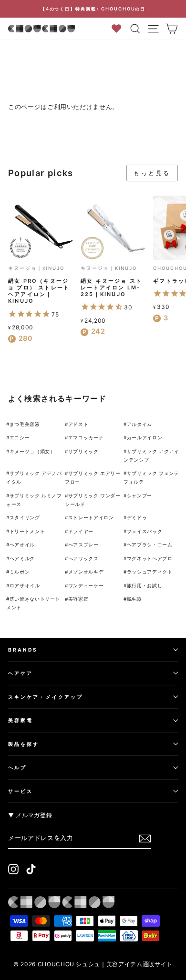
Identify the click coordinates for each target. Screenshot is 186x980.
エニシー (20, 437)
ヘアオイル (22, 544)
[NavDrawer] (154, 29)
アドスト (78, 424)
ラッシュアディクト (150, 571)
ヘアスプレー (83, 544)
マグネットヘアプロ (150, 558)
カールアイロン (145, 437)
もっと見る (152, 173)
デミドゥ (137, 517)
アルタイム (139, 424)
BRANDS (23, 650)
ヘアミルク (22, 558)
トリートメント (27, 531)
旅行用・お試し (145, 585)
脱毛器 (134, 599)
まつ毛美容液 (25, 424)
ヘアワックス (83, 558)
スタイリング (25, 517)
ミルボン (20, 571)
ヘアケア (20, 673)
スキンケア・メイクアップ (45, 697)
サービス (20, 791)
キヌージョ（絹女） (32, 451)
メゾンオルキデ (86, 571)
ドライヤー (80, 531)
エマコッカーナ (86, 437)
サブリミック (83, 451)
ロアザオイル (25, 585)
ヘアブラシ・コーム (150, 544)
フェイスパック (145, 531)
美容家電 (78, 599)
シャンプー (139, 495)
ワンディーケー (86, 585)
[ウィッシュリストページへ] (119, 28)
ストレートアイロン (91, 517)
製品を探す (23, 744)
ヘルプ (17, 767)
